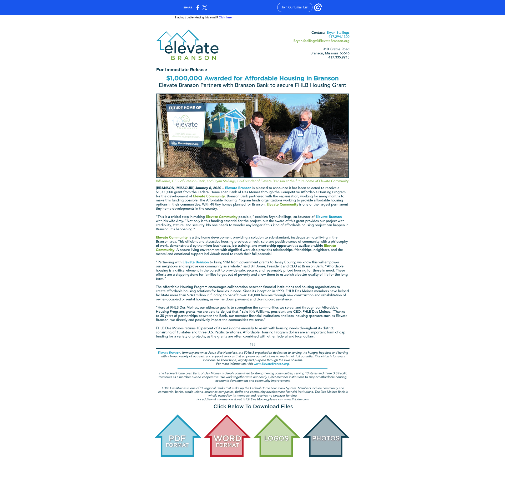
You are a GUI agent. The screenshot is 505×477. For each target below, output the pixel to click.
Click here (225, 17)
